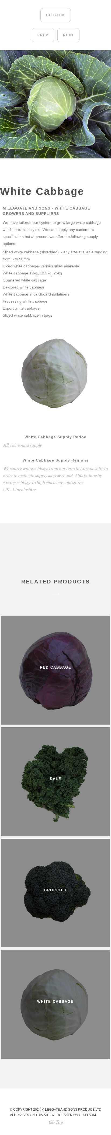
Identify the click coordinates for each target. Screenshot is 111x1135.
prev (42, 35)
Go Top (55, 1123)
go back (55, 15)
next (68, 35)
